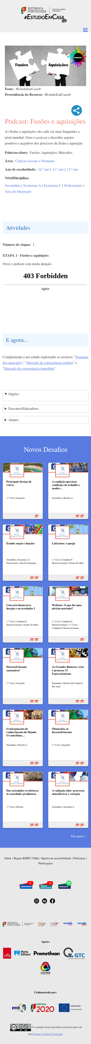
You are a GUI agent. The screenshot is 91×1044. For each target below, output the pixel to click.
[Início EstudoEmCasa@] (43, 9)
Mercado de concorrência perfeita (50, 362)
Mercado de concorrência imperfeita (29, 368)
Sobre (7, 858)
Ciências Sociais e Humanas (35, 160)
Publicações (45, 863)
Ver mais (77, 836)
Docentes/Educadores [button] (23, 408)
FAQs (35, 858)
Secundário (13, 185)
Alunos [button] (13, 419)
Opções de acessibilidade (56, 858)
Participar (79, 858)
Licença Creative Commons (48, 1034)
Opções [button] (13, 393)
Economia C (52, 185)
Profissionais (73, 185)
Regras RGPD (22, 858)
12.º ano (72, 169)
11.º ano (58, 169)
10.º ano (43, 169)
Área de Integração (18, 191)
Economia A (32, 185)
